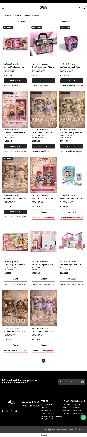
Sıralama (65, 21)
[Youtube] (16, 411)
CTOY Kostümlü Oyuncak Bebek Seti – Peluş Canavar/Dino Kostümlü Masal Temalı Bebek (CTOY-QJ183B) (71, 133)
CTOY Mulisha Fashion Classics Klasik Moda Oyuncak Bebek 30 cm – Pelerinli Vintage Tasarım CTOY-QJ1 (15, 331)
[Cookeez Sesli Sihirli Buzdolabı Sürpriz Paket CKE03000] (72, 175)
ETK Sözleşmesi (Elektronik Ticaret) (52, 416)
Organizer (76, 405)
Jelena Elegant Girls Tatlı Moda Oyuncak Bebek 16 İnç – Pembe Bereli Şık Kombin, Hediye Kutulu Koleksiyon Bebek (43, 198)
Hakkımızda (66, 405)
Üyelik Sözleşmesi (46, 405)
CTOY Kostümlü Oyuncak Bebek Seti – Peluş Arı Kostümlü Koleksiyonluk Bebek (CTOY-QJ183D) (15, 198)
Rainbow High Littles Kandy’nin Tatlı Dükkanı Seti (15, 265)
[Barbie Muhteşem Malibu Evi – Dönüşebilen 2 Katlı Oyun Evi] (72, 241)
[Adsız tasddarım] (11, 402)
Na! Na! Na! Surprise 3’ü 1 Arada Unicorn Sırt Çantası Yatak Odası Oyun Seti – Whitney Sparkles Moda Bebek (43, 265)
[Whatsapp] (7, 411)
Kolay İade (44, 407)
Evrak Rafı (76, 407)
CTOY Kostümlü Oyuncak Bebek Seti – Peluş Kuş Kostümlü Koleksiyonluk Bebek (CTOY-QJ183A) (43, 133)
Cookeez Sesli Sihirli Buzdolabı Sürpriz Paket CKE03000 (71, 198)
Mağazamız (66, 410)
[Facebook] (2, 411)
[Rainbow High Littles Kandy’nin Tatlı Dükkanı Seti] (15, 241)
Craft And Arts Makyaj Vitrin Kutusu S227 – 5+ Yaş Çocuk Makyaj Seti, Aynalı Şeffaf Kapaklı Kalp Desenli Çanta (43, 67)
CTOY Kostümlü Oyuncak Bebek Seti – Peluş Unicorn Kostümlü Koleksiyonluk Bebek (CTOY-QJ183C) (43, 331)
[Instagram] (11, 411)
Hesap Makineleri (78, 413)
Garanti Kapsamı (46, 410)
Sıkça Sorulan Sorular (47, 413)
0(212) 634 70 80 (31, 401)
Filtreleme (23, 21)
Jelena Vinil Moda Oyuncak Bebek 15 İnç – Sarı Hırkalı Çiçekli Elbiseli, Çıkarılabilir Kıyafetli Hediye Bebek (15, 133)
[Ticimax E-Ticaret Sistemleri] (43, 435)
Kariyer (65, 407)
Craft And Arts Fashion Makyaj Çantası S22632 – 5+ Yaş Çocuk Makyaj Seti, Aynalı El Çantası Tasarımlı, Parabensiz (15, 67)
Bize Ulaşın (66, 413)
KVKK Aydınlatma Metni (48, 419)
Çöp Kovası (77, 410)
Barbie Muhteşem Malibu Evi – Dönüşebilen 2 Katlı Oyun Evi (71, 265)
